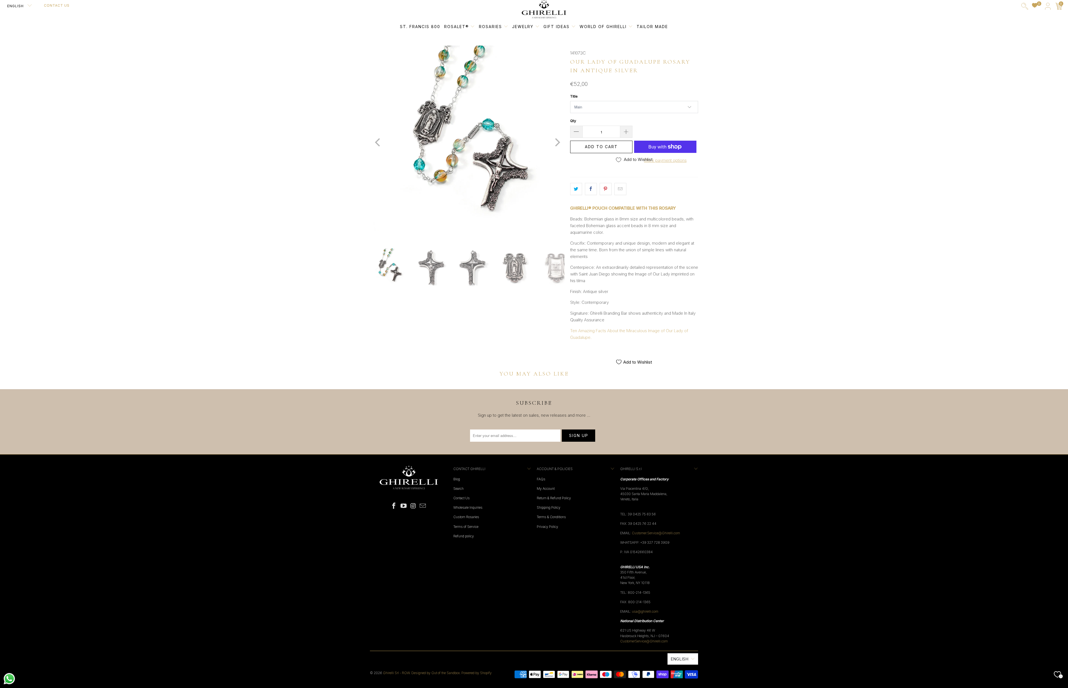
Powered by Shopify (476, 673)
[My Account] (1048, 7)
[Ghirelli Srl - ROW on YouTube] (404, 506)
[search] (1025, 7)
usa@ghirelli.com (645, 611)
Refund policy (463, 536)
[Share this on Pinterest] (606, 189)
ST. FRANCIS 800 (420, 26)
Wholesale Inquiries (468, 507)
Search (458, 488)
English (16, 6)
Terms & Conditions (551, 517)
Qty (573, 120)
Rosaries (491, 26)
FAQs (541, 479)
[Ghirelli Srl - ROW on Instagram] (413, 506)
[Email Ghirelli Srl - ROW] (423, 506)
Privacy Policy (547, 527)
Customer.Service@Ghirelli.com (656, 533)
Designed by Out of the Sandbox (435, 673)
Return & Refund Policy (554, 498)
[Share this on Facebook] (591, 189)
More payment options (665, 160)
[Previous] (378, 143)
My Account (546, 488)
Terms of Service (465, 527)
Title (574, 96)
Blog (456, 479)
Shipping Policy (548, 507)
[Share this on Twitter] (576, 189)
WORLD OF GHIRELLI (604, 26)
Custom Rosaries (466, 517)
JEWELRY (522, 26)
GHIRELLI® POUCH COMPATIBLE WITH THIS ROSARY (623, 208)
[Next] (556, 143)
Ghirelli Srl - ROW (396, 673)
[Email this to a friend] (620, 189)
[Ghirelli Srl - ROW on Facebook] (394, 506)
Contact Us (57, 5)
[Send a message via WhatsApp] (9, 678)
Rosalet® (456, 26)
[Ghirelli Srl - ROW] (544, 9)
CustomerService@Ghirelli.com (644, 641)
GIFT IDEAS (557, 26)
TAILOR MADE (652, 26)
